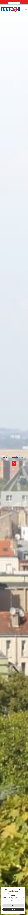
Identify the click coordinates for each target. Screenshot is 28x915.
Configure (13, 905)
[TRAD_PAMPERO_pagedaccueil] (10, 11)
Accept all (13, 909)
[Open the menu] (26, 9)
